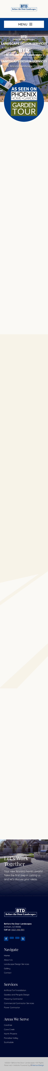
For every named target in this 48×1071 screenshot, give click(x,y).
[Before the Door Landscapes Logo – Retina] (24, 5)
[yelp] (23, 939)
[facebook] (6, 939)
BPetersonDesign (37, 1065)
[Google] (12, 938)
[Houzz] (17, 938)
